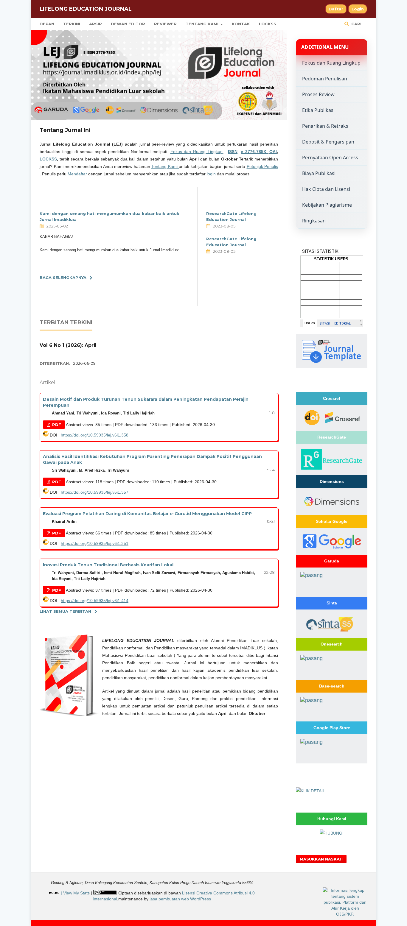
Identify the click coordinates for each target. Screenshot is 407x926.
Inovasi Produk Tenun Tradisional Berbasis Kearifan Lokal (108, 565)
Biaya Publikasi (318, 173)
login (212, 174)
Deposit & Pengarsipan (328, 141)
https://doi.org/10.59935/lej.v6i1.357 (94, 492)
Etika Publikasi (318, 110)
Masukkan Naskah (321, 859)
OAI (273, 151)
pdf (56, 424)
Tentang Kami (203, 23)
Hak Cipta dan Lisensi (326, 189)
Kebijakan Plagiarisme (327, 205)
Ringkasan (314, 220)
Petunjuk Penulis (262, 166)
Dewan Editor (128, 23)
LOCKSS (267, 23)
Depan (47, 23)
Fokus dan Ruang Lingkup (196, 151)
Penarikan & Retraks (325, 126)
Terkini (71, 23)
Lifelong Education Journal (86, 9)
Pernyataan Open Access (330, 157)
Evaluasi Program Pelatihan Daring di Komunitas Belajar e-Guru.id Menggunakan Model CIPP (147, 513)
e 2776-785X (254, 151)
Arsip (95, 23)
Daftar (336, 9)
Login (358, 9)
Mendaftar (78, 174)
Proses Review (318, 94)
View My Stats (76, 893)
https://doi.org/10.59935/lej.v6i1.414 (94, 600)
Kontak (241, 23)
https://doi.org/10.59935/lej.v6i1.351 (94, 543)
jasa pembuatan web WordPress (180, 899)
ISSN (232, 151)
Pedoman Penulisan (324, 78)
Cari (355, 23)
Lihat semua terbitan (65, 611)
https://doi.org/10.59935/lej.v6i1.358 (94, 435)
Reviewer (165, 23)
